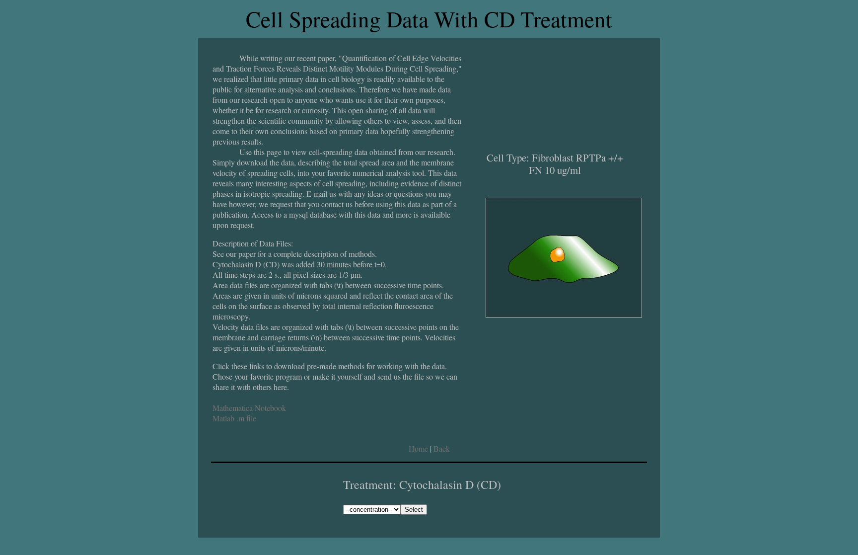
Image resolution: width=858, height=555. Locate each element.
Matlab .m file (234, 418)
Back (441, 448)
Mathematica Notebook (249, 407)
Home (418, 448)
